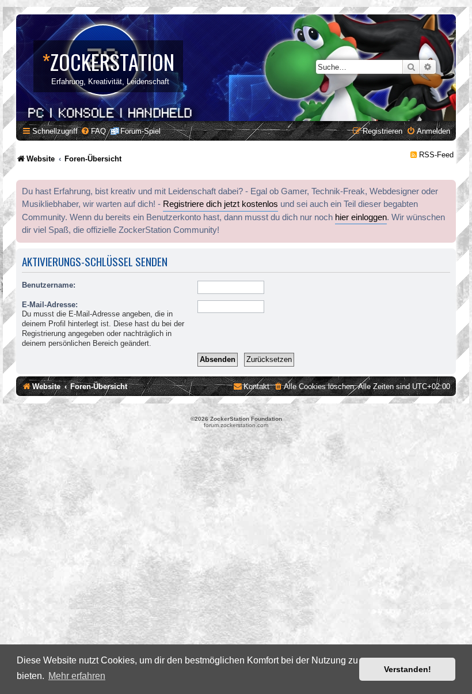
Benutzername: (48, 285)
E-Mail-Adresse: (50, 304)
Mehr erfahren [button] (76, 676)
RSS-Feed (436, 154)
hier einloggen (361, 217)
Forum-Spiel (140, 131)
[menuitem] (93, 131)
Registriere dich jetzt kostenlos (220, 204)
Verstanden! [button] (407, 669)
